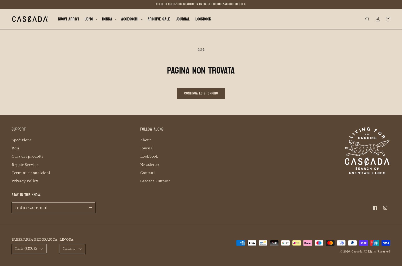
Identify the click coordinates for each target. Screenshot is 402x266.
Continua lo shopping (201, 93)
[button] (90, 19)
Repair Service (25, 165)
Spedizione (22, 140)
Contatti (147, 173)
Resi (15, 148)
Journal (147, 148)
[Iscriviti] (90, 207)
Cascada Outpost (155, 181)
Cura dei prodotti (27, 156)
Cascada (357, 251)
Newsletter (150, 165)
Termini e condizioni (31, 173)
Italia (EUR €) (26, 249)
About (145, 140)
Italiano (69, 249)
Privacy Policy (25, 181)
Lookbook (149, 156)
